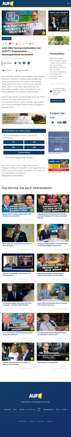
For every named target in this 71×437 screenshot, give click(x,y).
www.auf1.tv (7, 84)
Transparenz (50, 421)
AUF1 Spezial (6, 38)
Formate (22, 409)
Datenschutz (41, 421)
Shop (57, 409)
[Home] (7, 3)
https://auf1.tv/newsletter (13, 176)
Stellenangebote (48, 409)
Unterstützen (31, 409)
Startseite (7, 409)
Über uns (39, 409)
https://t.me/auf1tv (19, 168)
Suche (15, 409)
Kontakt (64, 409)
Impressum (33, 421)
